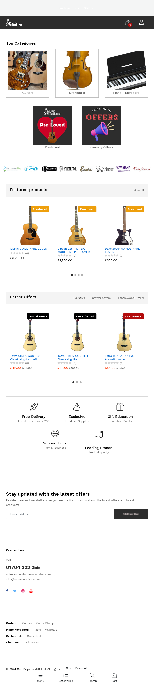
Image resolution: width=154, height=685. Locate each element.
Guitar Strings (45, 623)
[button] (72, 275)
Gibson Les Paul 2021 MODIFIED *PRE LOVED (74, 250)
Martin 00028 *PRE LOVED (28, 248)
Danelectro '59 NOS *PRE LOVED (122, 250)
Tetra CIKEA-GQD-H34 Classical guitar (73, 357)
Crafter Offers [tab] (101, 297)
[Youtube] (30, 591)
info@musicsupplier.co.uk (23, 579)
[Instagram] (22, 591)
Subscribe (131, 514)
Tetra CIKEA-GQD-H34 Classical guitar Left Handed (25, 357)
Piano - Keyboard (45, 629)
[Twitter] (14, 591)
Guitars (27, 623)
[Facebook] (7, 591)
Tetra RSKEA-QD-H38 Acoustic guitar (120, 357)
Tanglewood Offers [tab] (131, 297)
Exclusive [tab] (79, 297)
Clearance (33, 642)
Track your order (69, 8)
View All (138, 190)
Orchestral (34, 636)
